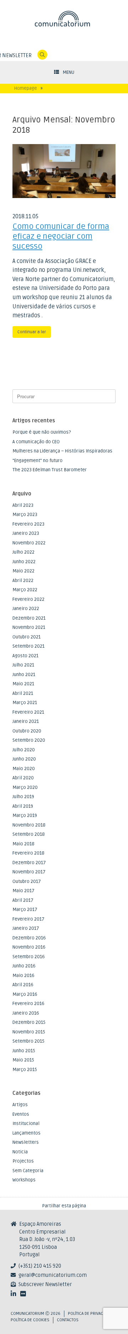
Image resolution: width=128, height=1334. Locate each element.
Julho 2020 (23, 750)
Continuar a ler (31, 332)
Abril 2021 (22, 693)
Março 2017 (24, 909)
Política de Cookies (30, 1320)
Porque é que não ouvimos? (41, 432)
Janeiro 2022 (25, 608)
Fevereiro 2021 (28, 712)
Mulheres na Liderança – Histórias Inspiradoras (62, 451)
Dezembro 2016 (29, 938)
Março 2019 (24, 815)
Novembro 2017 (29, 872)
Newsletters (25, 1142)
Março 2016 (24, 994)
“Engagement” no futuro (37, 460)
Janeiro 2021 (25, 721)
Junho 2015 (23, 1051)
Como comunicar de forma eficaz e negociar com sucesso (60, 236)
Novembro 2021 (28, 627)
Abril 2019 (22, 806)
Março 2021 (24, 703)
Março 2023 (24, 514)
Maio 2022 (23, 571)
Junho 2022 (24, 562)
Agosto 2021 (25, 656)
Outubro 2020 (26, 731)
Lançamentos (26, 1133)
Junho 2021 (23, 674)
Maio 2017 (23, 891)
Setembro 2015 (28, 1041)
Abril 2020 (23, 778)
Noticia (20, 1152)
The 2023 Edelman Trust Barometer (49, 470)
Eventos (20, 1114)
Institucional (25, 1123)
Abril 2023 (22, 505)
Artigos (20, 1105)
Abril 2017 (22, 900)
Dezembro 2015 (29, 1022)
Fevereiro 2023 (28, 524)
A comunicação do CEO (36, 442)
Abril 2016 (22, 985)
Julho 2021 (23, 665)
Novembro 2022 (29, 543)
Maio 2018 (23, 844)
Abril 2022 (22, 580)
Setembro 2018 (28, 834)
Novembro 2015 (28, 1032)
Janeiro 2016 (25, 1013)
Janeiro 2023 (25, 533)
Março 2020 (25, 787)
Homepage (25, 88)
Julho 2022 (23, 552)
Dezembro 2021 (29, 618)
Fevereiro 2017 (28, 919)
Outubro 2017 (26, 881)
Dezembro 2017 (29, 863)
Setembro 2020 (28, 740)
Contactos (68, 1320)
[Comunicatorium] (64, 18)
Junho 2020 (24, 759)
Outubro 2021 (26, 637)
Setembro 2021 (28, 646)
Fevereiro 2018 (28, 853)
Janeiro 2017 (25, 928)
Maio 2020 (23, 769)
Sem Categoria (27, 1171)
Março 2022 (24, 590)
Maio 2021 (23, 684)
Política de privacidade (90, 1313)
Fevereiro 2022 (28, 599)
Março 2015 (24, 1069)
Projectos (23, 1161)
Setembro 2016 (28, 957)
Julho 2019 (23, 797)
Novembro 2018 (29, 825)
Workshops (24, 1180)
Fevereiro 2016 (28, 1003)
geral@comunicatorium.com (52, 1275)
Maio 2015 (23, 1060)
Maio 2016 (23, 975)
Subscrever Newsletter (45, 1284)
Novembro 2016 (29, 947)
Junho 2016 (24, 966)
